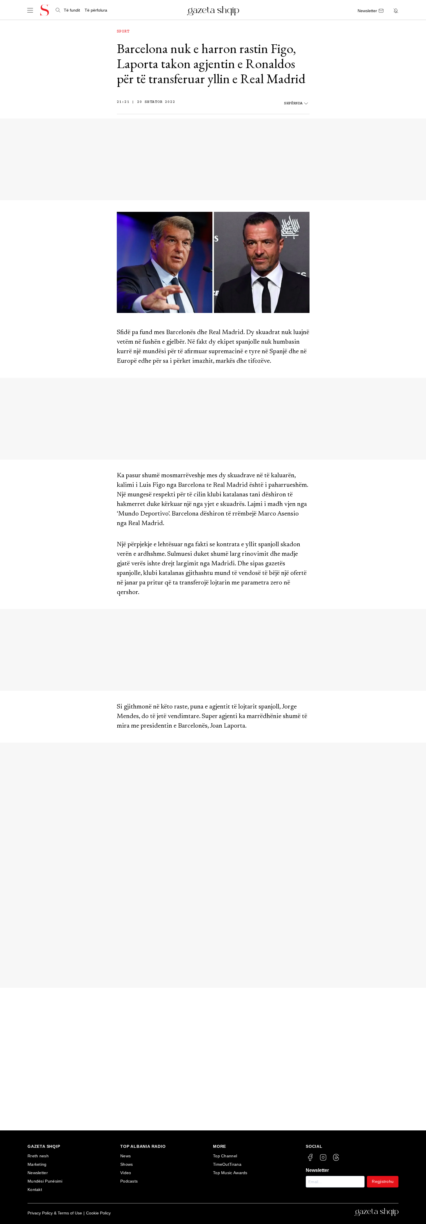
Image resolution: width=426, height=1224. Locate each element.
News (125, 1156)
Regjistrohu (383, 1181)
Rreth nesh (38, 1156)
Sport (123, 31)
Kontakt (35, 1189)
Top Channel (225, 1156)
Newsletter (38, 1172)
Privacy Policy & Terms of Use (55, 1213)
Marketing (37, 1164)
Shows (126, 1164)
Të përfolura (96, 10)
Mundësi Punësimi (45, 1181)
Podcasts (129, 1181)
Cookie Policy (98, 1213)
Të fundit (72, 10)
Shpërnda (293, 103)
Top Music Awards (230, 1172)
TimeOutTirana (227, 1164)
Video (125, 1172)
